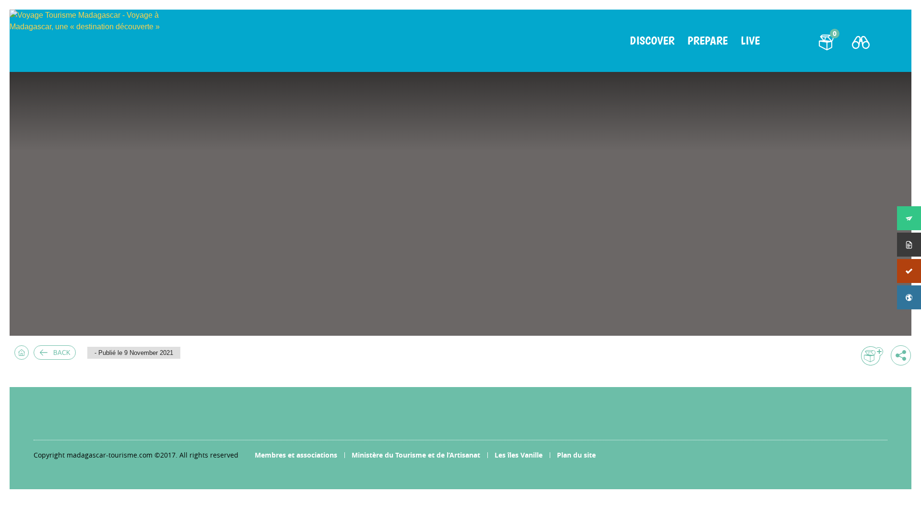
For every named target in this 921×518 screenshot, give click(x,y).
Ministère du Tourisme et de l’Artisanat (416, 454)
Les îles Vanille (519, 454)
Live (750, 41)
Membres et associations (296, 454)
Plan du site (576, 454)
